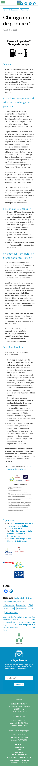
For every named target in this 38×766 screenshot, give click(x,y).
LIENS (19, 750)
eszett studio (23, 763)
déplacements (9, 605)
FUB (30, 605)
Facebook (21, 3)
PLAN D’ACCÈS (19, 747)
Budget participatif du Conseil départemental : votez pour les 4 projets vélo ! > (27, 622)
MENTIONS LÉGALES (19, 755)
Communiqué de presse (11, 10)
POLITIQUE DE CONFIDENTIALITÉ (19, 757)
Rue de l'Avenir (22, 609)
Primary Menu (3, 2)
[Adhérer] (19, 637)
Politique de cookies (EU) (19, 760)
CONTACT (19, 744)
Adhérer (19, 643)
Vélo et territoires (11, 612)
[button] (8, 552)
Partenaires (24, 10)
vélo (32, 609)
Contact (34, 3)
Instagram (25, 3)
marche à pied (9, 609)
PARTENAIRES (19, 752)
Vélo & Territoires (14, 528)
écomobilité (21, 605)
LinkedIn (30, 3)
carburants (19, 598)
